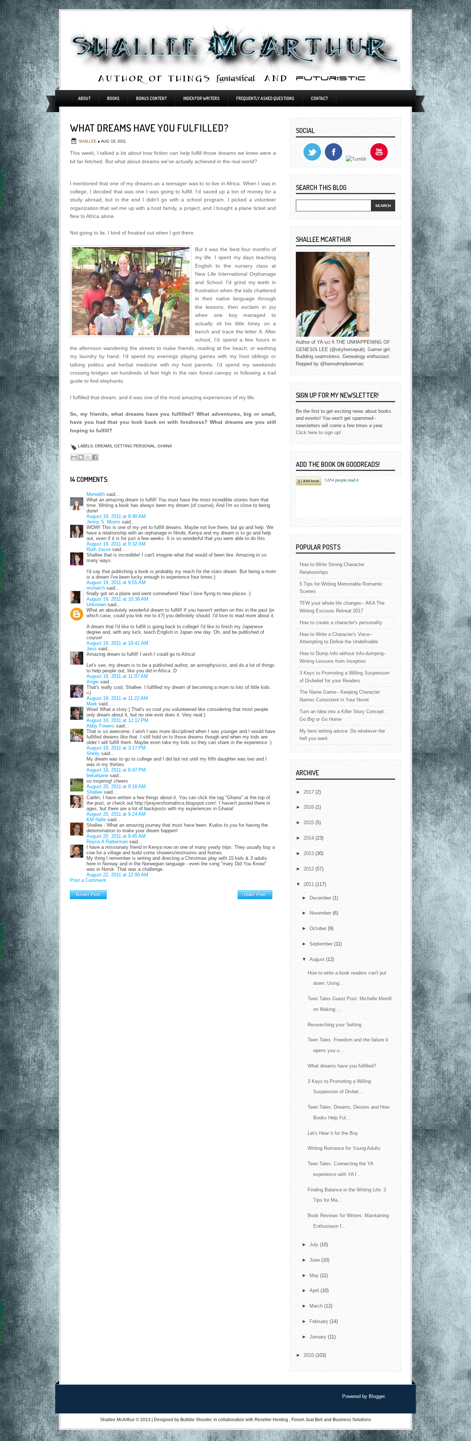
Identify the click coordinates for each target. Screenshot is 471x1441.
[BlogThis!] (81, 457)
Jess (91, 648)
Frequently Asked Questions (265, 98)
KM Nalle (96, 819)
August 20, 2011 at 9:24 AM (116, 814)
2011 (309, 884)
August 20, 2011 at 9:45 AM (116, 836)
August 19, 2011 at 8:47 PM (116, 770)
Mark (91, 704)
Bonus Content (151, 98)
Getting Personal (134, 446)
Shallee (88, 141)
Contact (319, 98)
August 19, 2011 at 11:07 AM (117, 676)
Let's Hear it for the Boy (333, 1133)
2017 (309, 792)
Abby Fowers (100, 726)
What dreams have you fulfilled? (342, 1066)
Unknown (96, 604)
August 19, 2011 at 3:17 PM (116, 748)
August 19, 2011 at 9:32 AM (116, 544)
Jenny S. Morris (103, 522)
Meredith (95, 494)
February (319, 1321)
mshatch (95, 588)
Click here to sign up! (318, 432)
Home (172, 892)
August (317, 959)
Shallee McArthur (117, 1419)
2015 (309, 822)
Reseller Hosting (271, 1419)
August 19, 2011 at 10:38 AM (117, 599)
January (318, 1337)
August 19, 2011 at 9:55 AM (116, 582)
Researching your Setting (334, 1024)
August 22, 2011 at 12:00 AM (117, 874)
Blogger (377, 1396)
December (321, 898)
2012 (309, 869)
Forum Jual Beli (307, 1419)
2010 (309, 1355)
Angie (92, 681)
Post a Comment (88, 880)
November (321, 913)
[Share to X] (88, 457)
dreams (103, 446)
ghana (164, 446)
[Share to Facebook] (95, 457)
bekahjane (97, 775)
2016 (309, 807)
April (315, 1290)
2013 (309, 853)
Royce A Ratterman (107, 841)
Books (113, 98)
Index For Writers (201, 98)
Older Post (255, 894)
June (315, 1260)
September (321, 944)
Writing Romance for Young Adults (344, 1148)
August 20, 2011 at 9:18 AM (116, 786)
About (84, 98)
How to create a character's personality (341, 622)
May (314, 1275)
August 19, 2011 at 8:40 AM (116, 516)
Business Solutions (352, 1419)
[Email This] (74, 457)
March (316, 1306)
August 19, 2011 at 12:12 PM (117, 720)
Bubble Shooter (195, 1419)
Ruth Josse (98, 549)
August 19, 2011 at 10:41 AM (117, 643)
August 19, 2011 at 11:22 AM (117, 698)
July (314, 1244)
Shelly (93, 753)
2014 (309, 838)
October (318, 928)
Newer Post (88, 894)
